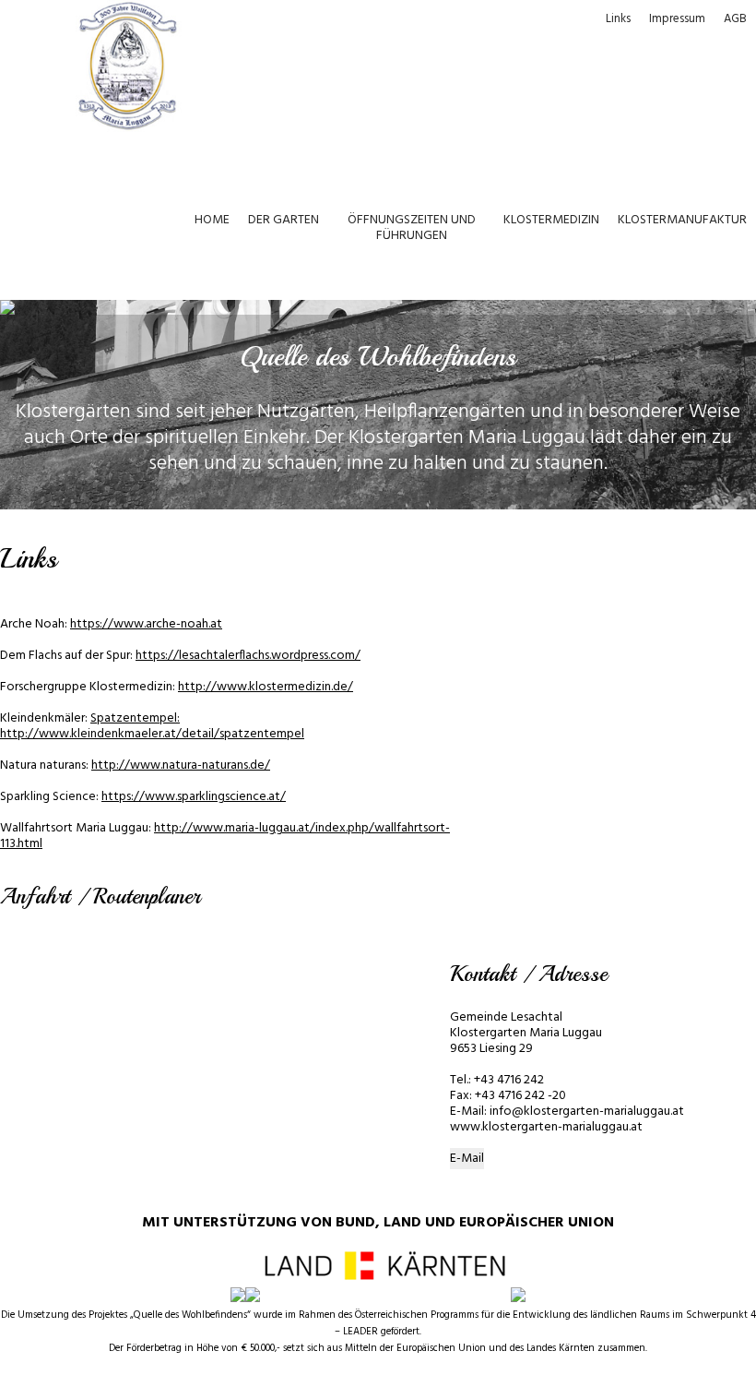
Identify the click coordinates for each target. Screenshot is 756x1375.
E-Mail (467, 1158)
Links (618, 19)
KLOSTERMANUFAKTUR (682, 220)
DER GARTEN (283, 220)
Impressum (677, 19)
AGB (735, 19)
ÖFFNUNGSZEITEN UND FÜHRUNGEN (412, 227)
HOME (212, 220)
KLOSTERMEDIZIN (551, 220)
